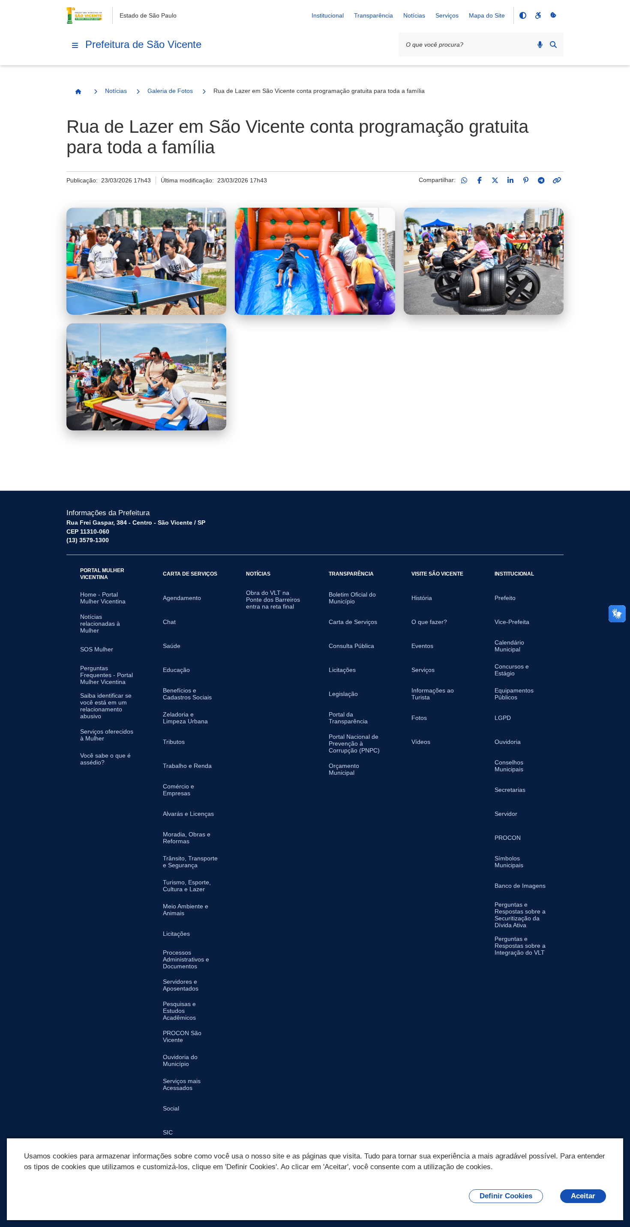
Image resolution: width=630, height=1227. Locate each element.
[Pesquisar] (553, 44)
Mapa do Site (487, 15)
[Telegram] (541, 180)
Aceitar (583, 1196)
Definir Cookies (506, 1196)
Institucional (328, 15)
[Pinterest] (526, 180)
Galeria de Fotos (170, 90)
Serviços (447, 15)
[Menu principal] (75, 45)
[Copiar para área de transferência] (557, 180)
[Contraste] (522, 15)
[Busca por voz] (540, 44)
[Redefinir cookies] (553, 15)
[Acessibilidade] (538, 15)
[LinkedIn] (510, 180)
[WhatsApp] (464, 180)
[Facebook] (479, 180)
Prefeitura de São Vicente (143, 44)
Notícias (414, 15)
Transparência (373, 15)
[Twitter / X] (495, 180)
